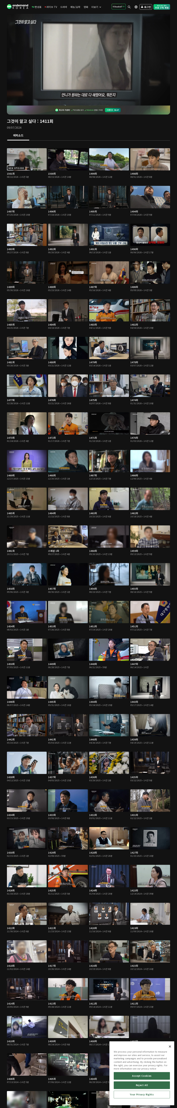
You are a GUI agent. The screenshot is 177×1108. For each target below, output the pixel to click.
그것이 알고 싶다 (21, 121)
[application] (88, 60)
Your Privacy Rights (142, 1094)
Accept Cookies (142, 1075)
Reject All (142, 1085)
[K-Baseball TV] (119, 6)
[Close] (170, 1046)
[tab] (18, 135)
